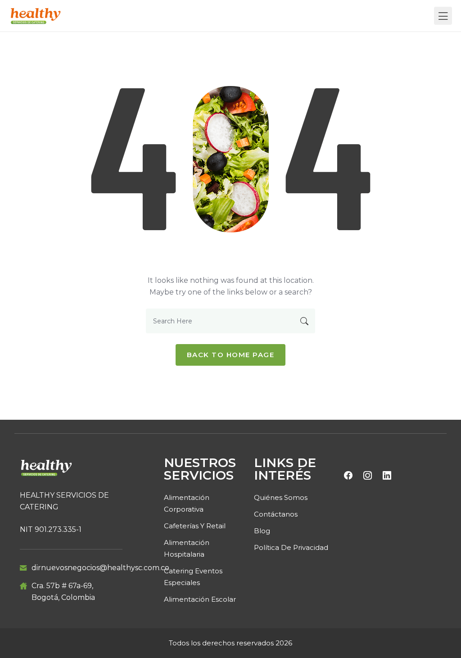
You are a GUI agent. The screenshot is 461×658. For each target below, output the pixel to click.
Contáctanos (276, 514)
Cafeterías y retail (195, 526)
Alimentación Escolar (200, 599)
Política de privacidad (291, 547)
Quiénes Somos (280, 497)
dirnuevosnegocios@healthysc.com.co (100, 567)
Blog (262, 530)
